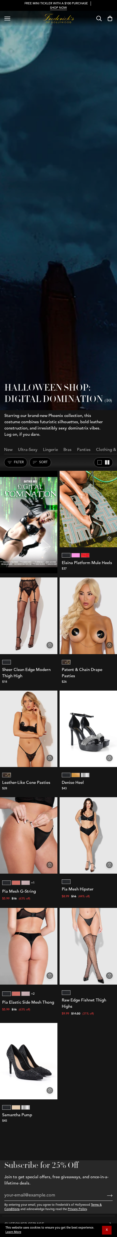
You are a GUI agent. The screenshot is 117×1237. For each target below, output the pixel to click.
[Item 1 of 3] (88, 615)
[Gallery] (88, 509)
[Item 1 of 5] (88, 509)
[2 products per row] (107, 462)
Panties (84, 450)
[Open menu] (7, 18)
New (8, 450)
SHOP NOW (58, 8)
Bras (67, 450)
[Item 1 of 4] (28, 615)
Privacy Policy (77, 1209)
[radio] (66, 555)
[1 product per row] (99, 462)
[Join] (105, 1195)
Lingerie (50, 450)
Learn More (13, 1232)
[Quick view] (109, 538)
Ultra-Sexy (28, 450)
